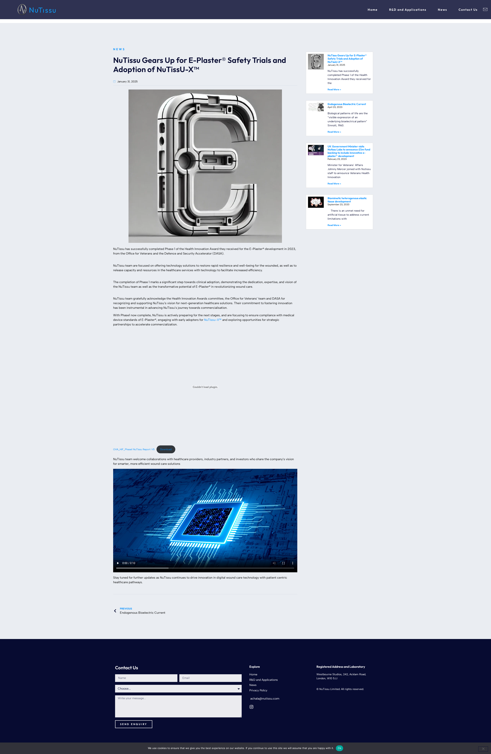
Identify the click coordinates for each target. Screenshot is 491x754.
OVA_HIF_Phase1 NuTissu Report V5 (134, 449)
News (442, 9)
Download (166, 449)
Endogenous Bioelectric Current (347, 104)
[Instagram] (251, 707)
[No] (483, 749)
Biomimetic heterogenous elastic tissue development (347, 199)
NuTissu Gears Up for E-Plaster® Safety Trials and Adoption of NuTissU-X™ (347, 59)
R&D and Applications (407, 9)
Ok (339, 748)
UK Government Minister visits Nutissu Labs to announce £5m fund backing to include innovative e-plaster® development (349, 151)
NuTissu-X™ (213, 320)
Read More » (334, 89)
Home (373, 9)
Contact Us (468, 9)
